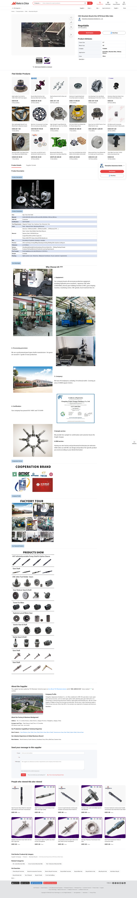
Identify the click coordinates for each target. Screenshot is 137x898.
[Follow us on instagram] (118, 883)
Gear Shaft (30, 732)
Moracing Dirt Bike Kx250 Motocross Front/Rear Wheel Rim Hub (58, 153)
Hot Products (36, 887)
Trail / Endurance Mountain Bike (54, 864)
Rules (124, 8)
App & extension (106, 8)
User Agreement (77, 892)
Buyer (89, 8)
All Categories (17, 8)
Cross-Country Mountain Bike (35, 864)
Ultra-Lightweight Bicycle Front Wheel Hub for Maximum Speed (19, 125)
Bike (26, 11)
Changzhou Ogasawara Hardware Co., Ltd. (92, 19)
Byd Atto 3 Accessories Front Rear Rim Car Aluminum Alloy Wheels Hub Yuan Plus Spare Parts (39, 125)
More (12, 878)
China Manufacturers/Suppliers (56, 887)
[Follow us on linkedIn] (125, 883)
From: (18, 753)
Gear (35, 732)
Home (12, 11)
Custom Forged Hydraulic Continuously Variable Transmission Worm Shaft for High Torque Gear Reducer (67, 809)
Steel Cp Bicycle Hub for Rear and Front (58, 97)
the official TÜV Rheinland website (57, 689)
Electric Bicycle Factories (51, 871)
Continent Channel (87, 887)
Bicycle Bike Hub (78, 871)
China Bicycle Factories (18, 871)
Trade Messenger (36, 883)
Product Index (96, 887)
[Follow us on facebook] (113, 883)
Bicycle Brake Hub (17, 875)
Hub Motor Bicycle (114, 871)
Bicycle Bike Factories (65, 871)
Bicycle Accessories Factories (34, 871)
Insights (102, 887)
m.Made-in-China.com (72, 889)
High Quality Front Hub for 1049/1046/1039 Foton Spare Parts (19, 97)
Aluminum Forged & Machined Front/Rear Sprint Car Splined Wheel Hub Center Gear (76, 97)
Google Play (25, 883)
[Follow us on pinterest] (122, 883)
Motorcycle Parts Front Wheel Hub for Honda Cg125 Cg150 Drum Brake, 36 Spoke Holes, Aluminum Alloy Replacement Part (96, 153)
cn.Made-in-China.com (83, 889)
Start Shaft (67, 732)
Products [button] (36, 3)
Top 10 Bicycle (28, 875)
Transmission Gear (58, 732)
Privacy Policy (93, 892)
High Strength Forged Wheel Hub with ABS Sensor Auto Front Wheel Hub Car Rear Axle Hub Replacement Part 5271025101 (58, 125)
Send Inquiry (89, 33)
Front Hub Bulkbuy (50, 875)
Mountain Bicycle (33, 11)
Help (97, 8)
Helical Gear (80, 732)
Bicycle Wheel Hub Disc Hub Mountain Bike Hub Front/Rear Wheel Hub (38, 97)
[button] (85, 3)
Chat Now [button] (115, 33)
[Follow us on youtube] (120, 883)
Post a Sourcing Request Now (55, 775)
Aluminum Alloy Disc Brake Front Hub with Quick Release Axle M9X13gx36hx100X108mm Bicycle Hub (116, 97)
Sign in (124, 4)
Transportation (19, 11)
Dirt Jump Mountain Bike (19, 864)
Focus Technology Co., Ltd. (57, 892)
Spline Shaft (73, 732)
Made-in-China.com (62, 889)
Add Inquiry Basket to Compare (43, 67)
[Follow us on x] (115, 883)
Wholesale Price (77, 887)
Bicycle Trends (38, 875)
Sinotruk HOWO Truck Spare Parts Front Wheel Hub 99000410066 (20, 153)
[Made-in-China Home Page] (20, 3)
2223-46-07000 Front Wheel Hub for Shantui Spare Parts (77, 125)
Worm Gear (43, 732)
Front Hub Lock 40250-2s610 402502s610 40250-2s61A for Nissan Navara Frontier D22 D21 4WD (39, 153)
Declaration (85, 892)
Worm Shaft (50, 732)
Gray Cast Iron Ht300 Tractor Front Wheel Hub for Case (97, 125)
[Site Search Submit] (90, 3)
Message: (17, 761)
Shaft (38, 732)
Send (23, 775)
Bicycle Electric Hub (90, 871)
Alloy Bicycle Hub (102, 871)
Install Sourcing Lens (51, 883)
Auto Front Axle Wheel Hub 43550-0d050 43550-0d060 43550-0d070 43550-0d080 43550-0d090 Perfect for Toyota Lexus (78, 153)
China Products (44, 887)
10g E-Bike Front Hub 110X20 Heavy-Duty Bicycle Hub (115, 153)
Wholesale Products (68, 887)
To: (19, 757)
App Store (15, 883)
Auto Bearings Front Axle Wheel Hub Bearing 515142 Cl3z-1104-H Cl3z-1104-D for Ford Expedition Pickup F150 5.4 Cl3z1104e (96, 97)
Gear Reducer (23, 732)
